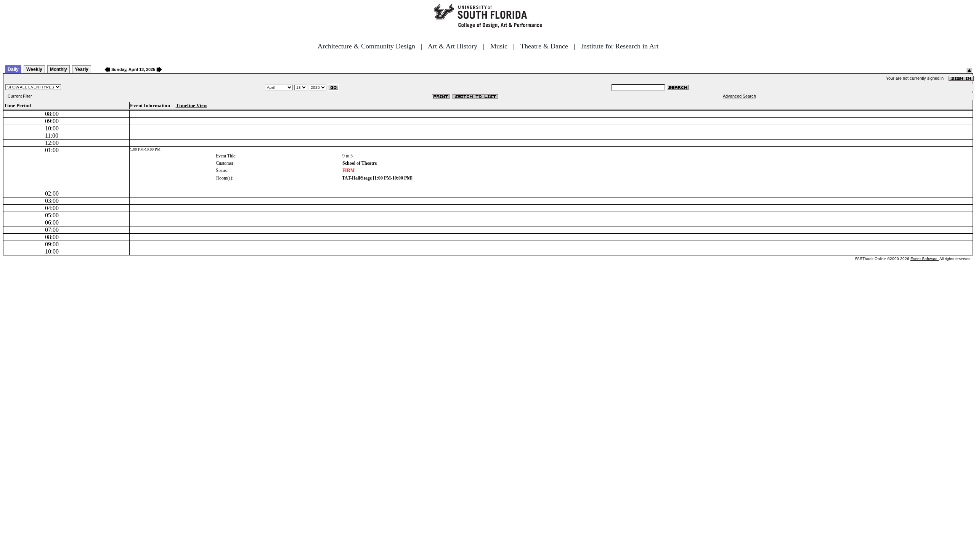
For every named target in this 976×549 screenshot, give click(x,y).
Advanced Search (739, 96)
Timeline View (191, 105)
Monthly (58, 69)
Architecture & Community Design (366, 46)
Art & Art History (452, 46)
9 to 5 (347, 156)
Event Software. (924, 259)
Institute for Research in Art (619, 46)
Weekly (34, 69)
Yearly (81, 69)
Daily (13, 69)
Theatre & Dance (544, 46)
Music (498, 46)
